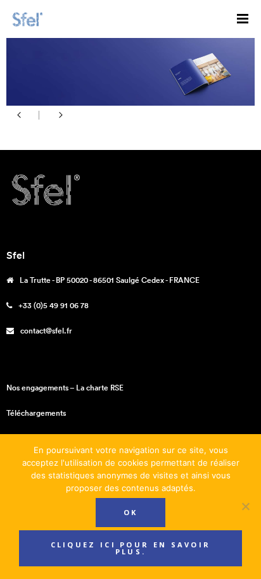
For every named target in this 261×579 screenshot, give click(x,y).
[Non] (245, 506)
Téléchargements (36, 413)
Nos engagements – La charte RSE (65, 387)
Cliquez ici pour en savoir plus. (131, 548)
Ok (131, 512)
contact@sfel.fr (46, 330)
